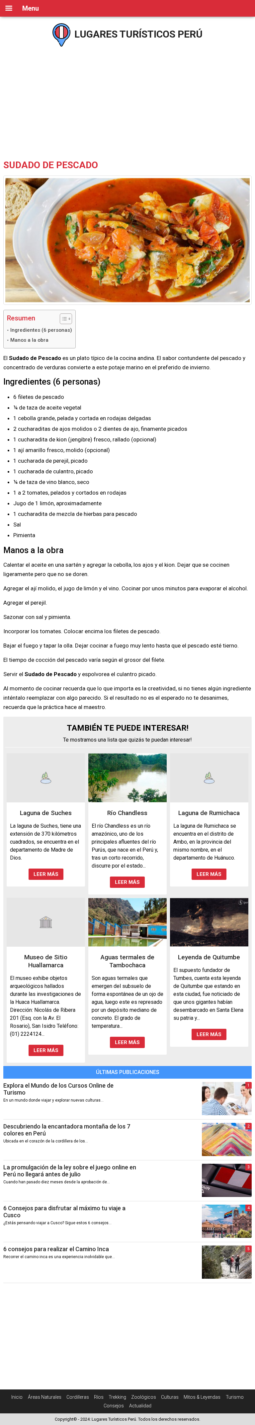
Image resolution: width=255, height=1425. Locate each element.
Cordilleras (77, 1397)
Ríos (99, 1397)
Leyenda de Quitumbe (209, 957)
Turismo (235, 1397)
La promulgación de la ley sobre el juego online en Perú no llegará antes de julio (69, 1171)
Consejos (114, 1405)
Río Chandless (127, 813)
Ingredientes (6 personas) (41, 330)
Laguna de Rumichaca (209, 813)
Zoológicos (143, 1397)
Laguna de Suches (46, 813)
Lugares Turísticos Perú (137, 34)
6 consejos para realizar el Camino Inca (56, 1249)
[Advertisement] (127, 103)
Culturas (170, 1397)
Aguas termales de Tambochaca (127, 961)
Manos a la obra (29, 340)
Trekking (117, 1397)
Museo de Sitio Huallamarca (45, 961)
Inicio (17, 1397)
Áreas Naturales (44, 1397)
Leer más (46, 874)
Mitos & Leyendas (202, 1397)
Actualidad (140, 1405)
